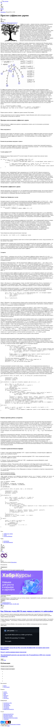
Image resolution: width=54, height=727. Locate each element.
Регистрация (6, 687)
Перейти (3, 600)
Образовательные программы (10, 717)
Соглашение (6, 708)
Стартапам (6, 719)
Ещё (5, 660)
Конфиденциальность (8, 709)
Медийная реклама (7, 715)
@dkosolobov (13, 562)
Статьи (5, 691)
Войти (4, 685)
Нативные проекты (8, 716)
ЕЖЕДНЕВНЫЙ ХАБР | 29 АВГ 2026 (10, 604)
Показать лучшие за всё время (7, 668)
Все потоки (5, 1)
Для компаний (6, 705)
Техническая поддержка (14, 724)
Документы (6, 706)
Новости (5, 693)
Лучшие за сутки (4, 666)
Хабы (4, 694)
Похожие (11, 666)
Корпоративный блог (8, 714)
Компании (5, 695)
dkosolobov (3, 12)
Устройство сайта (7, 703)
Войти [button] (2, 8)
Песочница (6, 698)
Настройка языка (4, 724)
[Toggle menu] (1, 1)
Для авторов (6, 704)
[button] (27, 502)
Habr (8, 725)
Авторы (5, 696)
